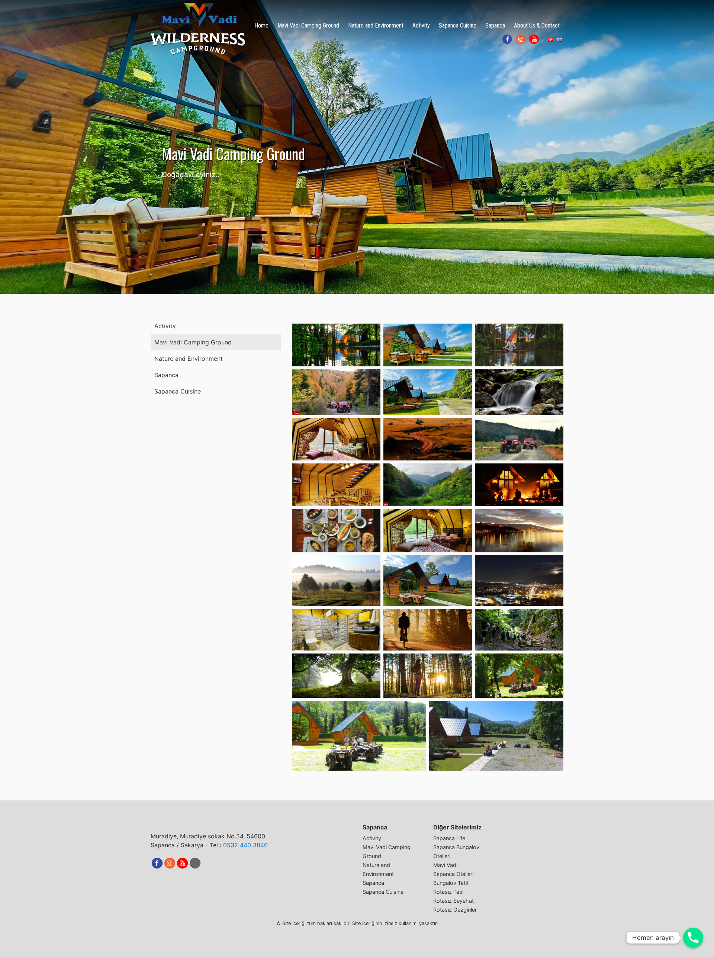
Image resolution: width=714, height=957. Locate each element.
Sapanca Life (449, 838)
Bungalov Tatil (450, 883)
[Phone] (693, 938)
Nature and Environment (375, 25)
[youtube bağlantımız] (534, 39)
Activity (421, 25)
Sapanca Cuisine (457, 25)
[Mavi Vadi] (198, 28)
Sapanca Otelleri (453, 874)
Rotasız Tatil (448, 892)
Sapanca (495, 25)
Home (261, 25)
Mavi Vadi (445, 865)
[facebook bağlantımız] (507, 39)
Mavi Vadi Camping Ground (308, 25)
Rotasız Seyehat (453, 900)
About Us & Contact (537, 25)
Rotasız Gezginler (455, 909)
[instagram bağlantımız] (520, 39)
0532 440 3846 (245, 845)
